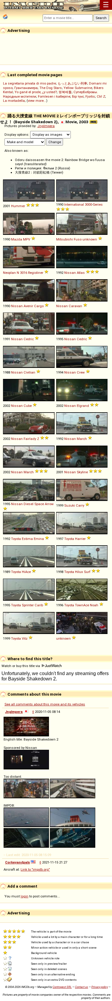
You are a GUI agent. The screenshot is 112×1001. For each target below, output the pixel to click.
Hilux (79, 572)
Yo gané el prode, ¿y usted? (36, 92)
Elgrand (83, 406)
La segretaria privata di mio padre (29, 83)
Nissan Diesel (22, 504)
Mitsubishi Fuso (69, 239)
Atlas (81, 273)
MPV (26, 239)
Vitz (24, 638)
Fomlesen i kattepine (54, 96)
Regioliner (35, 273)
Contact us (81, 986)
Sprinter (28, 605)
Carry (80, 505)
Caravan (75, 306)
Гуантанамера (26, 88)
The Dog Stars (50, 88)
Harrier (80, 539)
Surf (87, 572)
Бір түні (78, 96)
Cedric (29, 339)
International (74, 204)
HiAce (26, 572)
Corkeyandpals (17, 862)
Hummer (18, 206)
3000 (88, 204)
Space (39, 504)
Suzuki (69, 505)
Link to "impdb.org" (35, 869)
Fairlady (30, 439)
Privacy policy (99, 986)
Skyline (82, 472)
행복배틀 (65, 92)
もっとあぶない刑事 (72, 83)
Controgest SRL (62, 986)
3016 (23, 273)
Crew (81, 372)
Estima (27, 539)
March (82, 439)
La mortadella (14, 101)
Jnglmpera (46, 126)
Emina (39, 539)
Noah (94, 605)
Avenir (28, 306)
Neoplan (9, 273)
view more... (37, 101)
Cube (28, 406)
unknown (89, 239)
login (24, 896)
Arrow (49, 504)
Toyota (16, 539)
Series (98, 204)
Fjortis (90, 96)
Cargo (39, 306)
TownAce (82, 605)
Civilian (29, 372)
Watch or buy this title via (21, 666)
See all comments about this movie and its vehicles (44, 704)
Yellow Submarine (78, 88)
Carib (39, 605)
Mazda (16, 239)
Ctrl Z (101, 96)
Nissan (70, 273)
